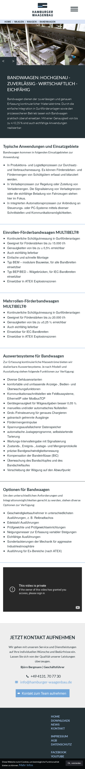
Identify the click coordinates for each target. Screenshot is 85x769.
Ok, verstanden (74, 763)
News (55, 724)
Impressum (59, 736)
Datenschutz (61, 744)
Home (8, 21)
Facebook (58, 752)
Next (12, 61)
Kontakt (58, 728)
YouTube (57, 756)
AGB (54, 740)
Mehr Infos (26, 765)
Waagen (19, 21)
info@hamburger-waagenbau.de (46, 682)
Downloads (60, 720)
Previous (4, 61)
